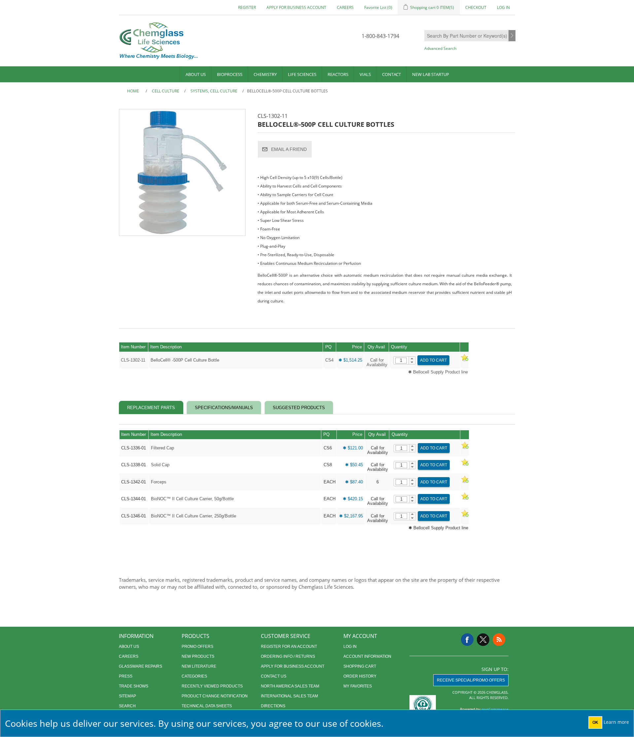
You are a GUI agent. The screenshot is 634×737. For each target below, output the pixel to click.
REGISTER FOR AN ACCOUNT (289, 646)
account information (367, 656)
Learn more (616, 722)
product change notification (215, 696)
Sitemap (127, 696)
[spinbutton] (401, 361)
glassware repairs (140, 666)
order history (359, 676)
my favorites (357, 686)
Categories (194, 676)
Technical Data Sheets (207, 706)
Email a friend (289, 149)
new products (198, 656)
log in (350, 646)
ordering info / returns (288, 656)
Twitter (483, 639)
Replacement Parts (151, 407)
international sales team (289, 696)
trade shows (133, 686)
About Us (196, 74)
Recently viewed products (212, 686)
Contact (391, 74)
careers (345, 7)
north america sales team (290, 686)
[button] (411, 359)
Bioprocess (229, 74)
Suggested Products (299, 407)
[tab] (151, 407)
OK (595, 722)
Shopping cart (359, 666)
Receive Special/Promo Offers (471, 680)
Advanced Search (440, 48)
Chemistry (265, 74)
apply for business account (296, 7)
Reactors (338, 74)
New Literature (199, 666)
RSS (499, 639)
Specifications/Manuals (224, 407)
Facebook (467, 639)
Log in (503, 7)
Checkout (475, 7)
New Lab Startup (430, 74)
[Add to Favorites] (464, 360)
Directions (273, 706)
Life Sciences (302, 74)
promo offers (197, 646)
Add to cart (433, 360)
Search (512, 36)
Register (247, 7)
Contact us (273, 676)
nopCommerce (495, 709)
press (125, 676)
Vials (365, 74)
